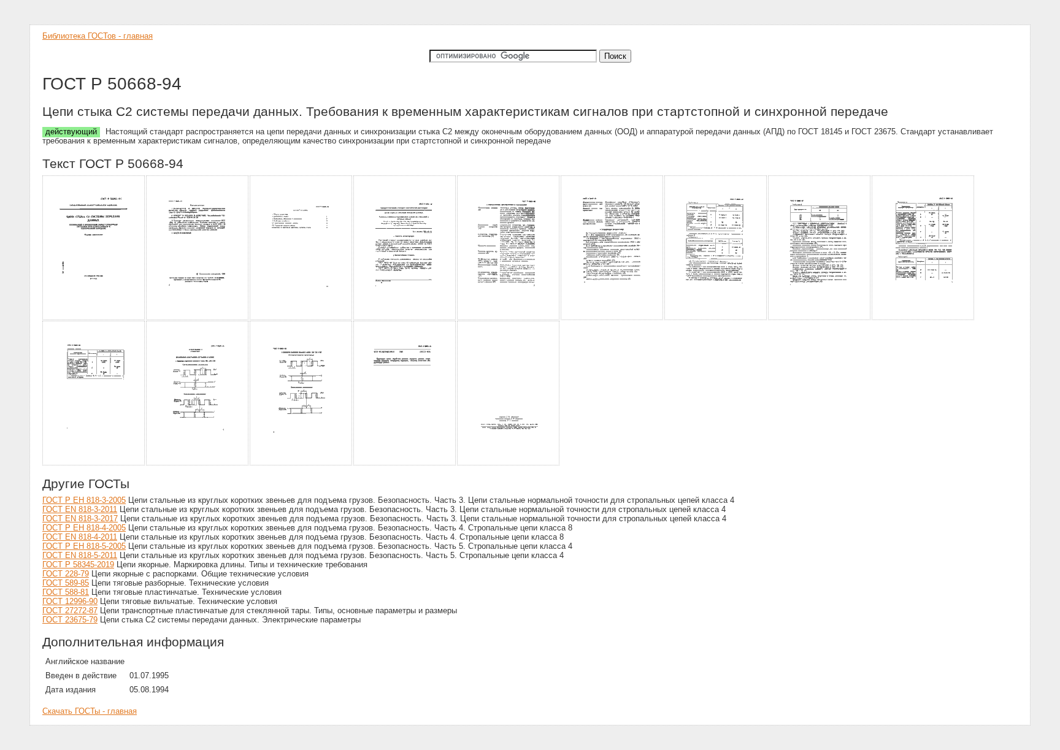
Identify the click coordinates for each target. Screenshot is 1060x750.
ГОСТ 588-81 (65, 592)
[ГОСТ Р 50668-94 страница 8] (820, 318)
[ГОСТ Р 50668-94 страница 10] (94, 463)
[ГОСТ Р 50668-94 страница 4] (405, 318)
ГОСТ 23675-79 (70, 619)
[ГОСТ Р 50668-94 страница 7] (716, 318)
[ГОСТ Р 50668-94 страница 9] (923, 318)
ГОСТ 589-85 (65, 582)
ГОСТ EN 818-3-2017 (80, 518)
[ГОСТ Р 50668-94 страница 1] (94, 318)
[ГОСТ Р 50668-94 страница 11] (198, 463)
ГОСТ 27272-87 (70, 610)
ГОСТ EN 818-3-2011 (79, 509)
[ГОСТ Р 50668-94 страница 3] (301, 318)
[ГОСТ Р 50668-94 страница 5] (509, 318)
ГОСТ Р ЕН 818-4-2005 (84, 527)
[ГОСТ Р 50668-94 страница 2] (198, 318)
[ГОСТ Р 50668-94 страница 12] (301, 463)
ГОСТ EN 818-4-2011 (79, 536)
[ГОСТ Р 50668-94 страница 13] (405, 463)
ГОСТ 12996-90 (70, 601)
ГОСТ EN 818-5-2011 (79, 555)
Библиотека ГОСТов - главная (97, 35)
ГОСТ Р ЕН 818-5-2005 (84, 546)
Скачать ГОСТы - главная (89, 711)
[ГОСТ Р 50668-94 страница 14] (509, 463)
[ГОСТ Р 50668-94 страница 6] (612, 318)
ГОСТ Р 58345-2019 (78, 564)
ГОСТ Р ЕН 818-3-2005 (84, 500)
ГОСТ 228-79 (65, 573)
